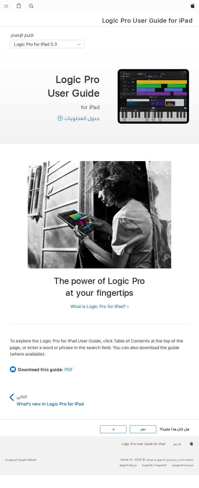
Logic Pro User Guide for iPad (147, 20)
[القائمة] (6, 6)
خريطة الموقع (128, 465)
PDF (69, 369)
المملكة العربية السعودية (21, 459)
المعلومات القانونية (154, 465)
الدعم (177, 444)
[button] (31, 6)
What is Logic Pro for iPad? (98, 306)
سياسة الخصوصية (182, 465)
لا (113, 429)
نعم (143, 429)
